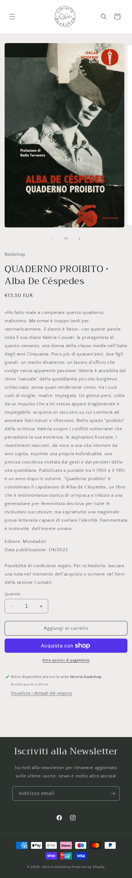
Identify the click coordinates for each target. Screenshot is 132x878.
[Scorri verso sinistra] (52, 239)
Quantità (12, 594)
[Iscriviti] (112, 793)
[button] (12, 16)
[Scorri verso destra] (79, 239)
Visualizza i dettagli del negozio (41, 693)
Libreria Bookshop (56, 867)
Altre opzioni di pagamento (66, 660)
